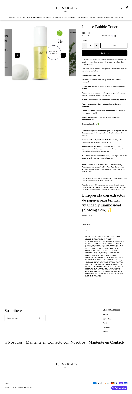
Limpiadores (21, 17)
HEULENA (14, 387)
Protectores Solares (68, 17)
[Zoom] (65, 27)
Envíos (105, 332)
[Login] (121, 8)
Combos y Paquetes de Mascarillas (101, 17)
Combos (12, 17)
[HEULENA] (66, 15)
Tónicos (29, 17)
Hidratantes (57, 17)
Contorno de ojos (39, 17)
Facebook (106, 323)
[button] (17, 55)
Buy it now (105, 53)
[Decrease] (84, 45)
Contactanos (108, 319)
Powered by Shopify (25, 387)
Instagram (106, 327)
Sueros (48, 17)
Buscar (105, 314)
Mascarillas (119, 17)
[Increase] (96, 45)
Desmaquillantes (82, 17)
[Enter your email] (41, 318)
